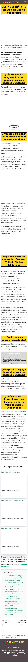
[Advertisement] (14, 29)
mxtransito (8, 89)
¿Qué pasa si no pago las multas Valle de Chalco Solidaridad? (14, 603)
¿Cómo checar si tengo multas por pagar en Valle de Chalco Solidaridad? (14, 578)
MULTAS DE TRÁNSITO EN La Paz (7, 623)
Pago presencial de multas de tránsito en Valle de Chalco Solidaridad (14, 592)
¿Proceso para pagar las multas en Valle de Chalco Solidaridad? (14, 585)
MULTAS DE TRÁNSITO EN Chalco (22, 623)
